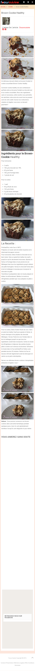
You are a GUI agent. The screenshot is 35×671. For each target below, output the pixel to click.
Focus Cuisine (12, 658)
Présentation (9, 663)
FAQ (26, 663)
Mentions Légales (19, 663)
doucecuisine (24, 27)
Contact (3, 663)
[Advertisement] (17, 514)
